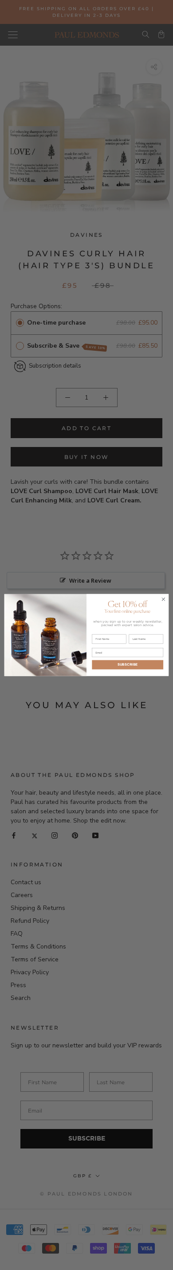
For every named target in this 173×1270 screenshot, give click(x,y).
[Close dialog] (163, 599)
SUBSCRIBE (128, 664)
